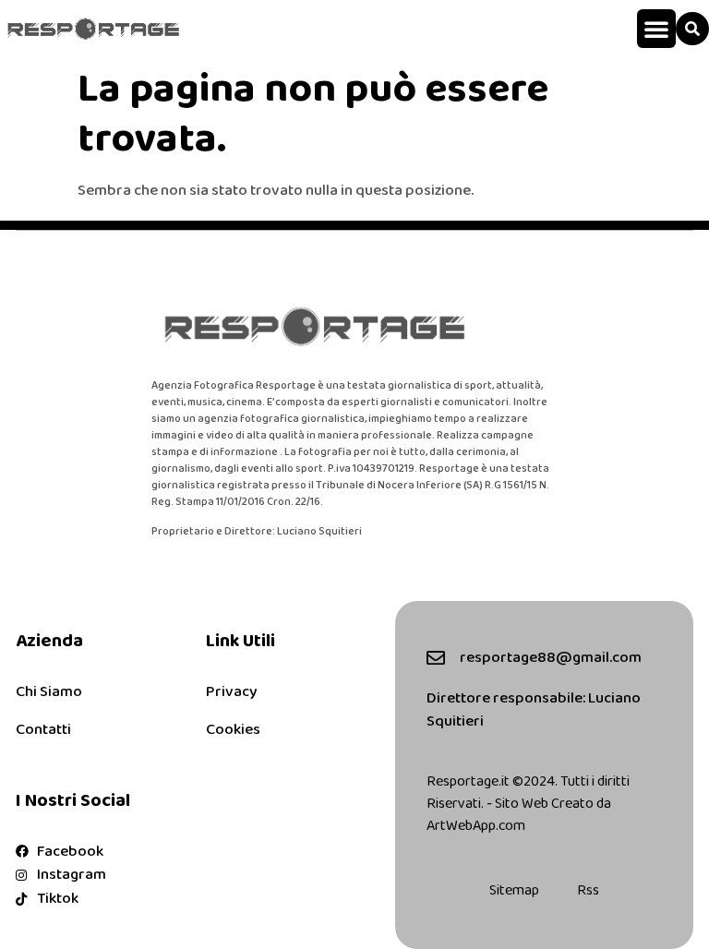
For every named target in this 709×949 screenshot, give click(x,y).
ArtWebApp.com (476, 825)
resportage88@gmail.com (551, 657)
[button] (656, 28)
